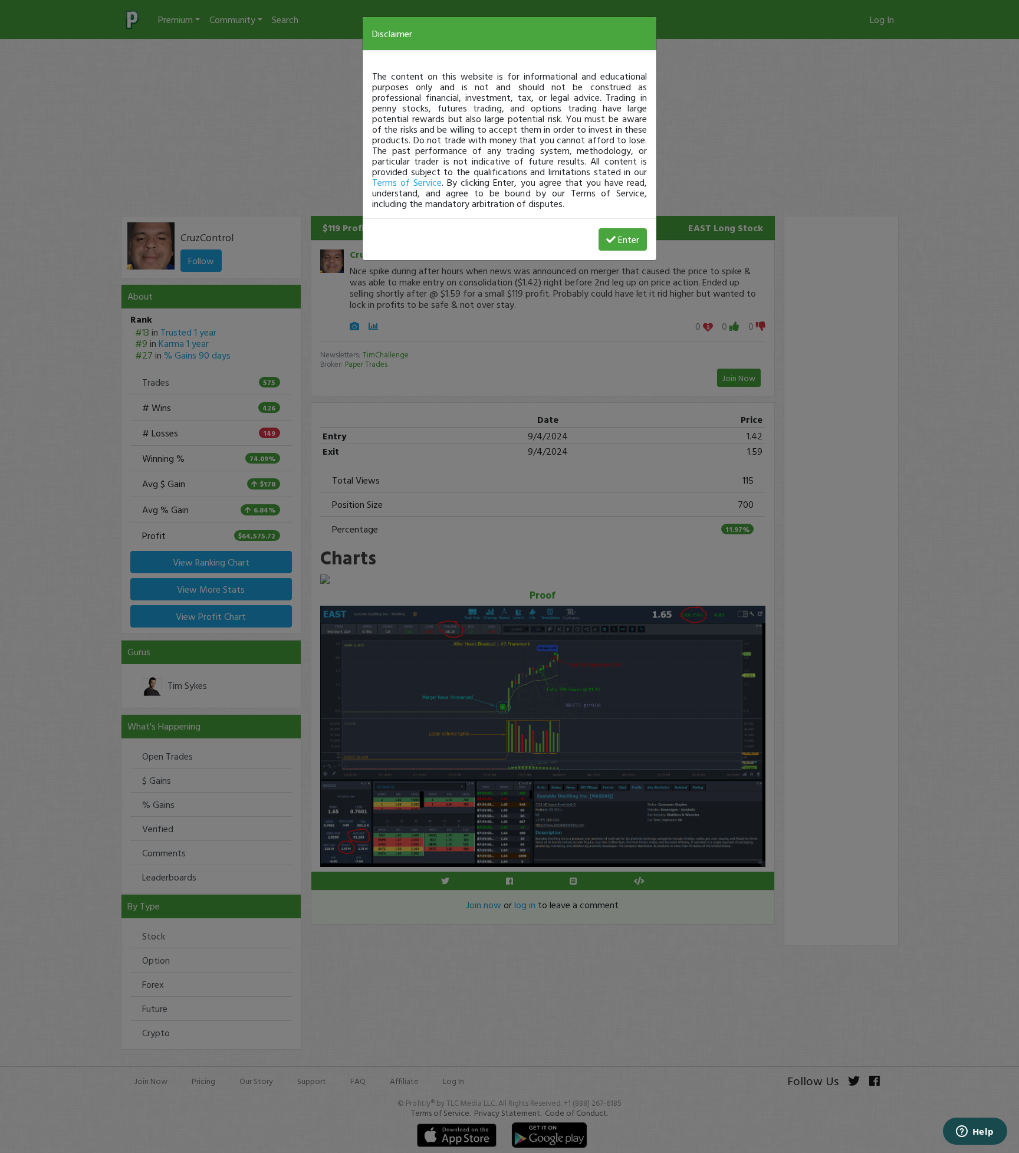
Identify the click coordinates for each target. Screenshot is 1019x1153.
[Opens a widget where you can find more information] (974, 1132)
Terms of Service (407, 182)
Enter (628, 239)
